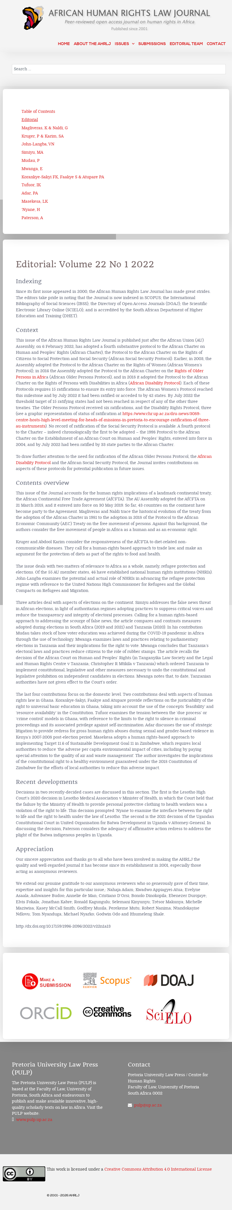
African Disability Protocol (155, 383)
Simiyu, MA (32, 152)
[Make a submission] (46, 980)
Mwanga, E (32, 168)
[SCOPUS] (107, 980)
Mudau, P (31, 160)
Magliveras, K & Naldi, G (45, 128)
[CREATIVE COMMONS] (107, 1011)
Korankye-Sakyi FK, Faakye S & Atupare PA (63, 177)
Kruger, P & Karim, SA (43, 136)
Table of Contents (38, 111)
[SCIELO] (169, 1011)
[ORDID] (46, 1011)
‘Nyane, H (31, 209)
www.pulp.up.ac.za (34, 1119)
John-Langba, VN (38, 144)
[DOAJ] (169, 980)
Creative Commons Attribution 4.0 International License (158, 1169)
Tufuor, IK (31, 185)
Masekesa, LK (35, 201)
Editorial (30, 119)
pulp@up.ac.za (148, 1105)
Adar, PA (30, 193)
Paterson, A (32, 217)
